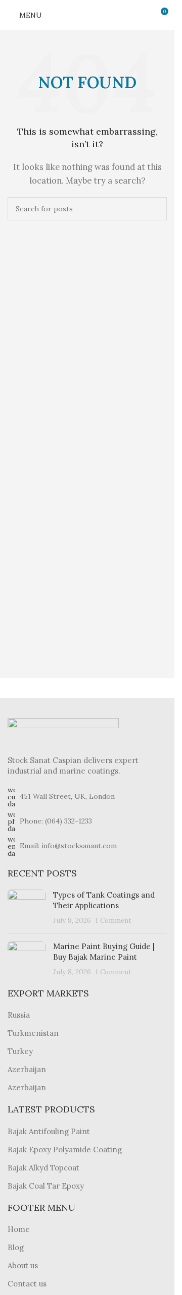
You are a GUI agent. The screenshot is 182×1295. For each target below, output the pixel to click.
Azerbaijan (27, 1069)
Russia (19, 1015)
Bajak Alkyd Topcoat (43, 1167)
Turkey (20, 1051)
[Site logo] (87, 14)
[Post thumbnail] (27, 907)
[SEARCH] (155, 208)
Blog (16, 1247)
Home (19, 1229)
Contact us (27, 1283)
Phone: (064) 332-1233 (56, 821)
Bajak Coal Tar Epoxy (46, 1186)
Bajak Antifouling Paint (49, 1131)
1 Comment (113, 920)
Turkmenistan (33, 1033)
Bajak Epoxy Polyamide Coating (65, 1149)
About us (23, 1265)
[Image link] (63, 730)
